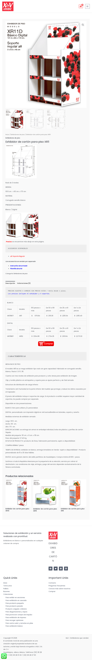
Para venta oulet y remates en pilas (19, 623)
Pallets (5, 589)
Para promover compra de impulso (19, 615)
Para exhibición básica (14, 626)
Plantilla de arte (16, 269)
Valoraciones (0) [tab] (24, 283)
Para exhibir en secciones (15, 597)
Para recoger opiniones (14, 620)
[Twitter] (56, 568)
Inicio (7, 134)
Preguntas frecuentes (57, 586)
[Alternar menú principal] (87, 6)
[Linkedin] (66, 568)
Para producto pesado (14, 606)
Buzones (6, 591)
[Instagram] (61, 568)
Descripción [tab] (10, 283)
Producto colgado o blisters (16, 609)
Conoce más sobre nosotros (59, 589)
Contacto (52, 583)
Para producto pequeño (15, 603)
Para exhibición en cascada (16, 600)
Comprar (52, 591)
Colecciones (8, 594)
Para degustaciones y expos (16, 612)
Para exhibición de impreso (16, 617)
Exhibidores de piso (18, 134)
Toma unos (7, 586)
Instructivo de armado (18, 266)
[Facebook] (50, 568)
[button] (83, 25)
